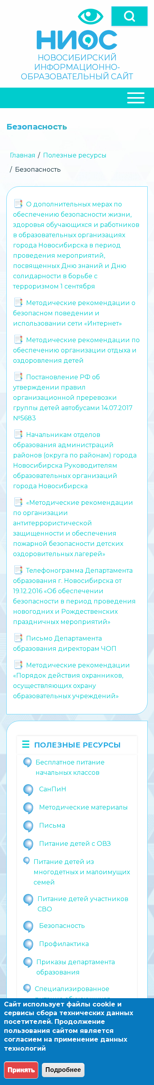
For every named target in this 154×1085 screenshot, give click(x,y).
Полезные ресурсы (75, 155)
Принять (21, 1069)
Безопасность (62, 925)
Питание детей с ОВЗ (75, 843)
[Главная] (77, 40)
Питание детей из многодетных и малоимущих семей (82, 872)
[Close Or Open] (77, 98)
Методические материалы (83, 807)
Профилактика (64, 944)
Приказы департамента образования (75, 967)
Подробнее (63, 1069)
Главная (23, 155)
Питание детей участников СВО (83, 904)
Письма (52, 825)
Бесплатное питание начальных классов (70, 767)
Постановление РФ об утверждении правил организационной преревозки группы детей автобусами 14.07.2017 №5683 (73, 397)
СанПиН (52, 789)
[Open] (129, 16)
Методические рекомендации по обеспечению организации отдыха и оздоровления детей (76, 350)
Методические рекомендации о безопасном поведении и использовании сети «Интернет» (74, 313)
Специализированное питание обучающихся (73, 994)
